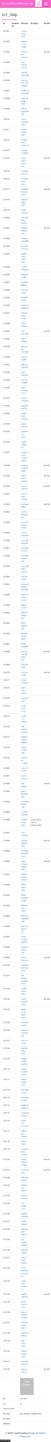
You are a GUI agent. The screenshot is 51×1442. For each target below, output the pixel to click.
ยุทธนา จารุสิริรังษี (24, 750)
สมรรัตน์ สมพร (24, 1023)
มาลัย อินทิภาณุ (23, 708)
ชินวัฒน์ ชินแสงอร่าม (24, 192)
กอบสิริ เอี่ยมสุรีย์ (25, 74)
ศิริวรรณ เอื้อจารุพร (25, 929)
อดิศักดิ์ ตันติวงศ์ (24, 1215)
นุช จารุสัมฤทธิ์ (24, 381)
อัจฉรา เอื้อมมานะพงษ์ (24, 1315)
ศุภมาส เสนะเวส (25, 958)
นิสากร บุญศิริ (24, 358)
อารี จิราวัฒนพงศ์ (24, 1325)
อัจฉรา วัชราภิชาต (24, 1304)
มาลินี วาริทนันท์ (23, 719)
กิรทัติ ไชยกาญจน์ (25, 92)
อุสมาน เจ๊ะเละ (24, 1370)
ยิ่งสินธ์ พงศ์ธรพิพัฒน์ (24, 740)
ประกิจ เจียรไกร (24, 487)
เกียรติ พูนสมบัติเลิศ (25, 111)
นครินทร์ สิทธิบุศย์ (25, 306)
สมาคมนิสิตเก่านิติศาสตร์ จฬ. (17, 3)
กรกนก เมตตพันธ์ (24, 34)
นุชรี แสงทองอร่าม (24, 390)
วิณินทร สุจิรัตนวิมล (24, 843)
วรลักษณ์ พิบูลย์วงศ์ (25, 804)
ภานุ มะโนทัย (24, 673)
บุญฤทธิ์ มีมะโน (24, 407)
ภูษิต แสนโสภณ (24, 690)
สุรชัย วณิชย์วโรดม (24, 1162)
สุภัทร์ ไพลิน (23, 1142)
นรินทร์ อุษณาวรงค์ (24, 316)
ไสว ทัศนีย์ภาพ (23, 1206)
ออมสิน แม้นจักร (24, 1295)
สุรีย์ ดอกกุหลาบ (25, 1178)
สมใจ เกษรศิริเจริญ (24, 1002)
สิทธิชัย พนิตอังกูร (24, 1051)
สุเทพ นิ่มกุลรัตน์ (25, 1114)
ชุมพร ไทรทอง (24, 211)
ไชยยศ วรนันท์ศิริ (25, 239)
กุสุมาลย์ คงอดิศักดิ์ (24, 101)
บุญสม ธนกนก (24, 425)
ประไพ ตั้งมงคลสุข (24, 514)
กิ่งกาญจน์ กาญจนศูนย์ (24, 83)
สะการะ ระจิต (24, 1041)
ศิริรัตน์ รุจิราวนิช (24, 908)
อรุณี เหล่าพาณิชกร (24, 1285)
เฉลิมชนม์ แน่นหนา (23, 162)
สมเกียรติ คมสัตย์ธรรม (24, 979)
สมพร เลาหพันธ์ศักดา (23, 1013)
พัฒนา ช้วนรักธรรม (25, 597)
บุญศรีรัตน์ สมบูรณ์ (24, 416)
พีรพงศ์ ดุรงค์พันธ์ (24, 636)
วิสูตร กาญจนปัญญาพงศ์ (24, 865)
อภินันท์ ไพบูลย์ (24, 1251)
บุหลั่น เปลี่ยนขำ (24, 444)
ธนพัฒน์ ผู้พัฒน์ (24, 283)
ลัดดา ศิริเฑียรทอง (24, 794)
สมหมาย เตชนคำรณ (24, 1033)
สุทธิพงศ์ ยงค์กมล (24, 1106)
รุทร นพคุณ (24, 784)
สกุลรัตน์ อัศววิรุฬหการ (24, 968)
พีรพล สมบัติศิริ (24, 645)
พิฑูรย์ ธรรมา (24, 606)
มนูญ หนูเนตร (25, 699)
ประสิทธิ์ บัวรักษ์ (24, 549)
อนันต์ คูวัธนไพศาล (24, 1232)
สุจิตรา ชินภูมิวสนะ (24, 1082)
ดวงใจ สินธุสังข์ (25, 268)
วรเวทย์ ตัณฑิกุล (24, 813)
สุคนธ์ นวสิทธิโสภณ (24, 1072)
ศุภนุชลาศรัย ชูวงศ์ (25, 950)
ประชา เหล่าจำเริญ (24, 496)
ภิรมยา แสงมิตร (24, 681)
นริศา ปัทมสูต (24, 324)
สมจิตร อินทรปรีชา (24, 991)
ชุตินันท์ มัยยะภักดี (24, 202)
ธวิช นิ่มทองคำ (24, 291)
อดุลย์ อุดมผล (24, 1222)
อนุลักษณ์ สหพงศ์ (24, 1242)
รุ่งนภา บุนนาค (24, 777)
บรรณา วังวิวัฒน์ (25, 399)
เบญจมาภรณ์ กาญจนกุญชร (24, 456)
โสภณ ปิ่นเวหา (24, 1197)
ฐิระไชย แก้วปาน (24, 247)
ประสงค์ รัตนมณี (24, 541)
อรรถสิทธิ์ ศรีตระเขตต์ (24, 1271)
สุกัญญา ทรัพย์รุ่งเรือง (24, 1061)
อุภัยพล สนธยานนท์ (24, 1354)
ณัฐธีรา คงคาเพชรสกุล (24, 257)
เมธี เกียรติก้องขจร (24, 729)
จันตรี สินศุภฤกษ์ (23, 132)
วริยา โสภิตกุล (24, 834)
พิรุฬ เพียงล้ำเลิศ (24, 626)
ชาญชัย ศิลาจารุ (24, 172)
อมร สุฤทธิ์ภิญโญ (24, 1260)
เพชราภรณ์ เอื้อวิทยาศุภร (24, 655)
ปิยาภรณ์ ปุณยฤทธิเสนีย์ (25, 587)
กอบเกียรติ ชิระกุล (24, 65)
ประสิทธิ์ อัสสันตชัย (24, 558)
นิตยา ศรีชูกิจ (24, 340)
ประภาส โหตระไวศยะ (24, 525)
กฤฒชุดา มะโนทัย (24, 44)
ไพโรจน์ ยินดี (24, 666)
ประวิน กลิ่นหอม (24, 534)
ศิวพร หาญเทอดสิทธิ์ (24, 939)
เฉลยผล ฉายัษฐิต (24, 151)
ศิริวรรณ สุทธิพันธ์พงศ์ (25, 918)
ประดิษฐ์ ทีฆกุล (24, 505)
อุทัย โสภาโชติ (23, 1343)
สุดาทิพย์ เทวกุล (24, 1091)
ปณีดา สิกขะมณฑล (24, 478)
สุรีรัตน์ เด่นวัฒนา (24, 1188)
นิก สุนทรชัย (25, 332)
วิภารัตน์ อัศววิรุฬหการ (24, 853)
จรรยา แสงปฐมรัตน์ (24, 122)
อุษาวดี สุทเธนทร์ (25, 1362)
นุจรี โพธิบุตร (24, 373)
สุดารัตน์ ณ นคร (24, 1098)
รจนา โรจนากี (25, 769)
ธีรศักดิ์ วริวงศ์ (25, 299)
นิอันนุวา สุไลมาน (25, 365)
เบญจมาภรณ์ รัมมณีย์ (24, 468)
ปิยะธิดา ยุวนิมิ (24, 577)
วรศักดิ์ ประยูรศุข (24, 822)
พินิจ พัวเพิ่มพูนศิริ (24, 615)
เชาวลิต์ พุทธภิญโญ (24, 220)
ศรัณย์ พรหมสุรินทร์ (24, 877)
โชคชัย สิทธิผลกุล (24, 231)
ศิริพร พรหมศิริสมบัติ (24, 898)
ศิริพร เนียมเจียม (23, 887)
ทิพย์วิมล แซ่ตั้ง (24, 275)
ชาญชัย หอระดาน (24, 181)
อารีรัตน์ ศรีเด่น (24, 1334)
